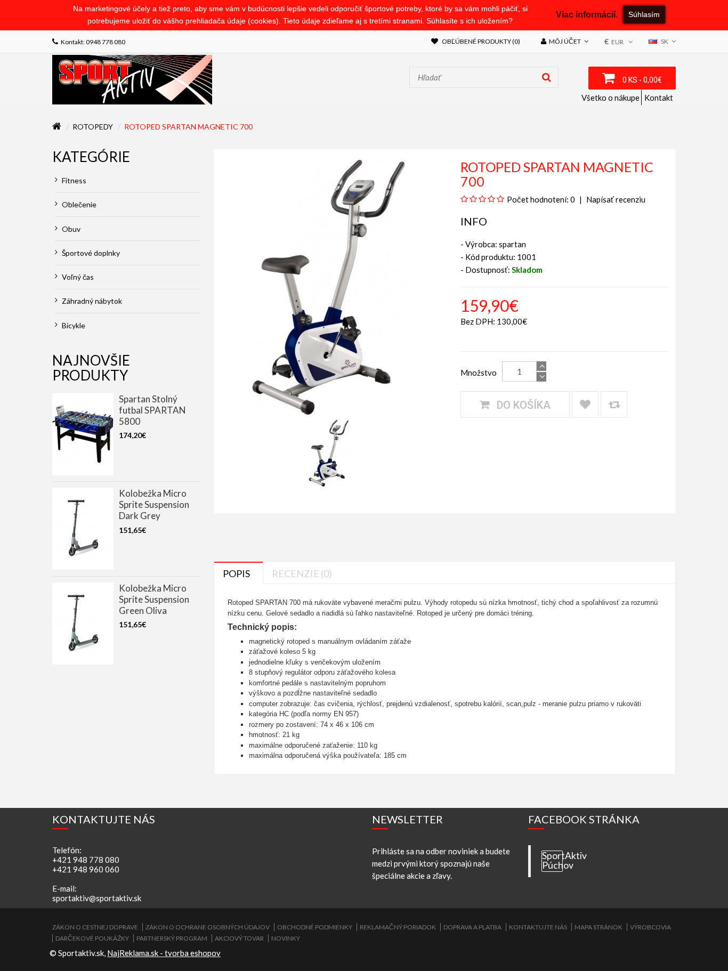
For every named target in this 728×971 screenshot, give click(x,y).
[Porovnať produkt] (614, 404)
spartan (512, 244)
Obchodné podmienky (314, 927)
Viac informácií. (587, 14)
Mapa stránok (598, 927)
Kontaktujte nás (538, 927)
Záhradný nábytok (91, 300)
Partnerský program (171, 938)
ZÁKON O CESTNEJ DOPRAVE (95, 927)
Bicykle (72, 325)
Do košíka (522, 405)
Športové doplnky (90, 252)
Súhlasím (644, 14)
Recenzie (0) (302, 573)
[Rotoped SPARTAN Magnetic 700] (329, 452)
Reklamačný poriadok (398, 927)
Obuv (70, 228)
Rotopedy (92, 126)
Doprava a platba (472, 927)
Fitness (73, 180)
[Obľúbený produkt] (585, 404)
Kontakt (658, 97)
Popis (236, 573)
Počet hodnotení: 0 (541, 199)
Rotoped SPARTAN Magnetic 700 (188, 126)
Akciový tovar (239, 938)
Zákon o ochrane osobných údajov (207, 927)
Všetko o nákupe (610, 97)
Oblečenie (78, 204)
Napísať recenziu (615, 199)
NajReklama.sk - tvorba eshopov (164, 953)
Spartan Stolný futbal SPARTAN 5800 (152, 410)
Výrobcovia (650, 927)
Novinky (285, 938)
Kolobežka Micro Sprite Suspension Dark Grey (154, 504)
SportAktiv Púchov (552, 861)
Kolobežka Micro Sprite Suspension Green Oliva (154, 599)
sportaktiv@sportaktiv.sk (96, 898)
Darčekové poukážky (92, 938)
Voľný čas (77, 276)
